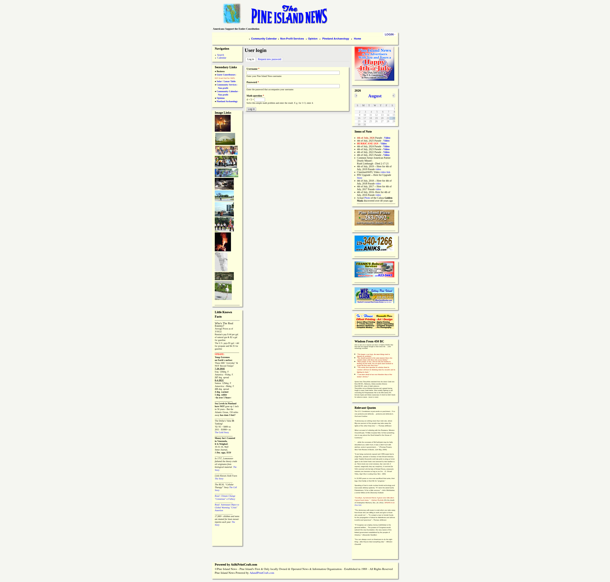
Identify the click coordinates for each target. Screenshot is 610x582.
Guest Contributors (225, 75)
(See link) (358, 505)
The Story (219, 478)
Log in (251, 59)
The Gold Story (222, 432)
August (375, 96)
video (378, 169)
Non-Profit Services (292, 38)
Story (359, 177)
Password (253, 82)
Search (220, 55)
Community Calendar (264, 38)
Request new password (269, 59)
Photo (367, 197)
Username (253, 69)
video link (385, 172)
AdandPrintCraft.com (262, 573)
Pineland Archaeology (335, 38)
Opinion (312, 38)
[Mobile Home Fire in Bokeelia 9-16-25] (223, 130)
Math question (255, 95)
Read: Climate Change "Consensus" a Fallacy (225, 496)
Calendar (221, 57)
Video (386, 152)
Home (357, 38)
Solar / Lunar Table (226, 81)
